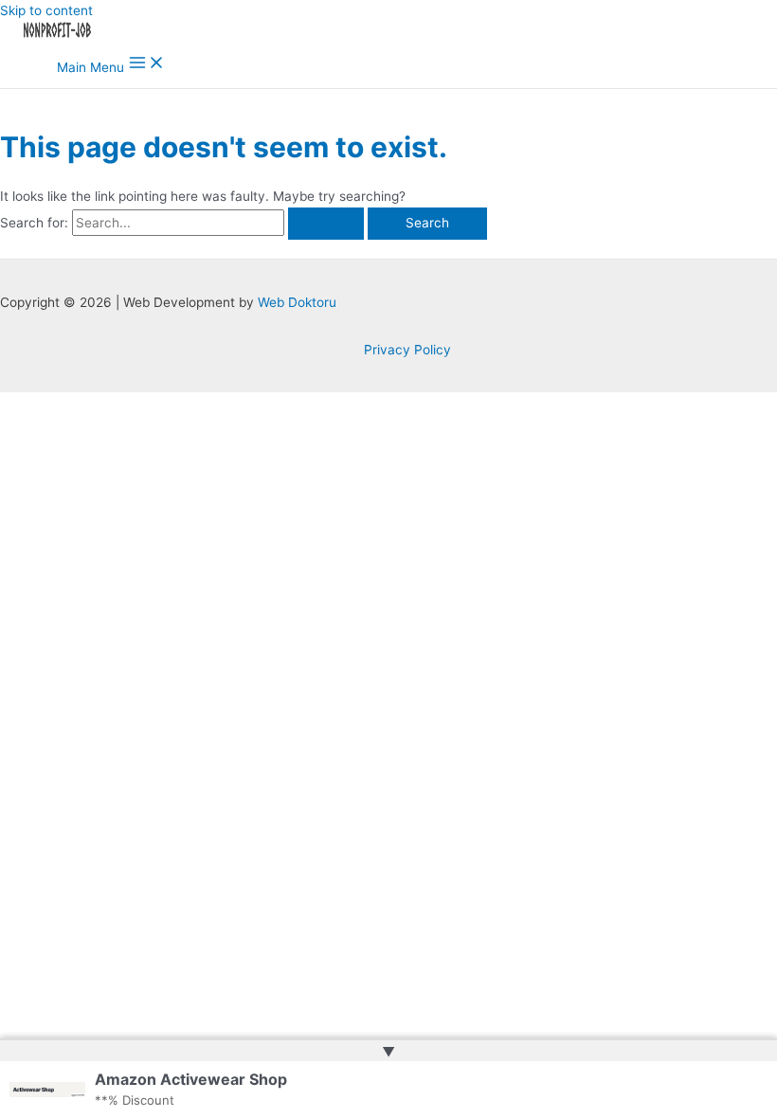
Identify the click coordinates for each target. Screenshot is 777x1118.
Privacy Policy (407, 349)
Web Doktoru (297, 302)
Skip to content (46, 10)
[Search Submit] (326, 223)
